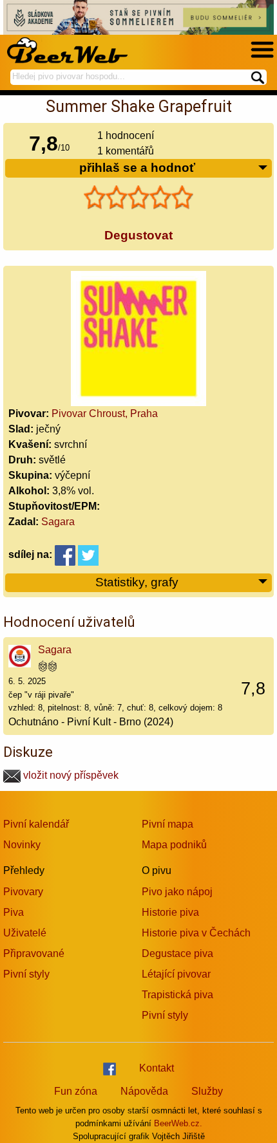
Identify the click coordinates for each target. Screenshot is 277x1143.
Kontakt (156, 1068)
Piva (13, 912)
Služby (207, 1091)
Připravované (33, 953)
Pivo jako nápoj (177, 891)
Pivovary (23, 891)
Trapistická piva (177, 994)
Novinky (22, 844)
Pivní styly (26, 974)
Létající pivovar (176, 974)
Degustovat (138, 235)
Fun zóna (75, 1091)
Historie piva (170, 912)
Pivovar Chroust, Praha (105, 413)
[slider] (138, 197)
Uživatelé (24, 932)
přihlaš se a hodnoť (137, 167)
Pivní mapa (167, 824)
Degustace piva (177, 953)
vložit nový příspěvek (70, 775)
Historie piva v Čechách (196, 932)
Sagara (58, 521)
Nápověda (144, 1091)
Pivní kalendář (36, 824)
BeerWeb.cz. (178, 1123)
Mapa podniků (174, 844)
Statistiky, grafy (136, 582)
